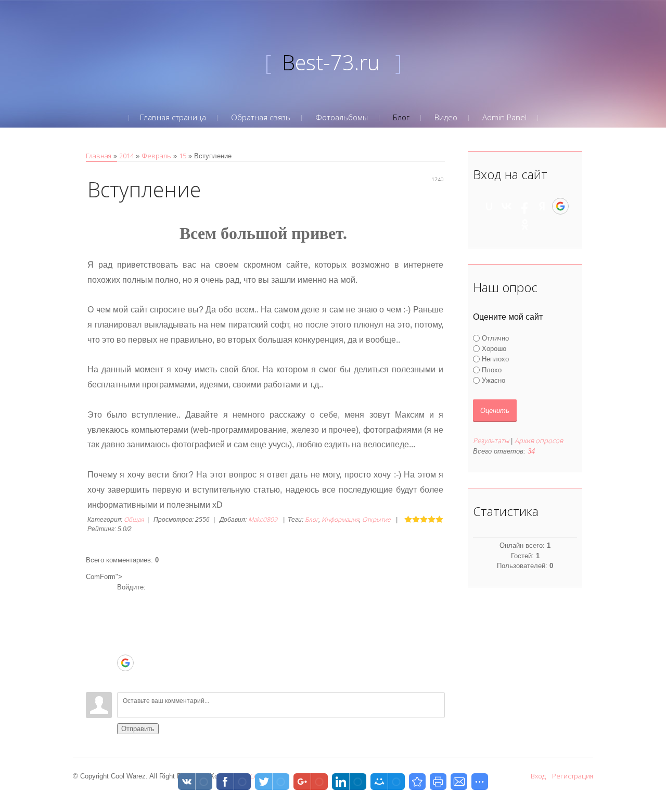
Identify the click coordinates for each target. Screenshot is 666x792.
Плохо (492, 369)
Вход (538, 776)
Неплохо (495, 359)
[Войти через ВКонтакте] (125, 615)
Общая (134, 519)
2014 (126, 155)
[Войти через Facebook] (125, 631)
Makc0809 (262, 519)
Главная (98, 155)
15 (182, 155)
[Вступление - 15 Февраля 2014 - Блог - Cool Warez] (417, 781)
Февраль (156, 155)
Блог (311, 519)
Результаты (491, 440)
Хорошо (494, 349)
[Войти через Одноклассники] (125, 679)
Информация (340, 519)
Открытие (376, 519)
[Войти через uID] (125, 600)
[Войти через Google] (125, 663)
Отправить (138, 729)
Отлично (495, 338)
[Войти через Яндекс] (125, 647)
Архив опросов (539, 440)
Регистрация (572, 776)
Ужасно (493, 380)
